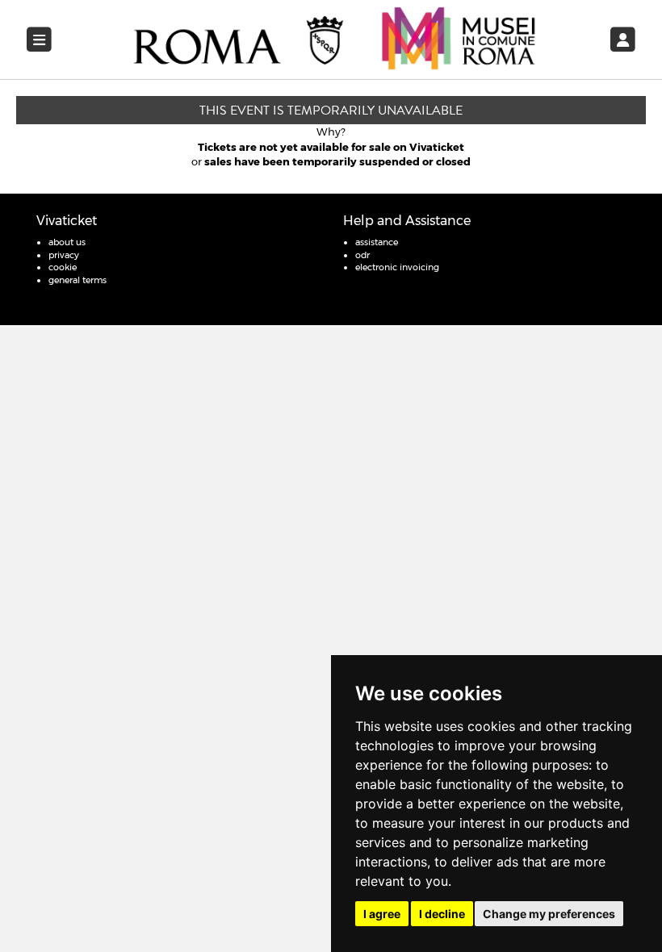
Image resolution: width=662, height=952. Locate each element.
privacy (63, 255)
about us (67, 242)
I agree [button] (381, 914)
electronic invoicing (397, 267)
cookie (62, 267)
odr (362, 255)
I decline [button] (442, 914)
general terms (77, 280)
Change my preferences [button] (549, 914)
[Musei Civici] (335, 38)
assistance (376, 242)
